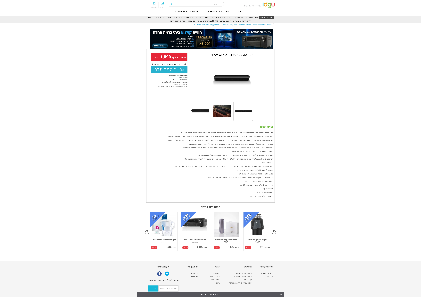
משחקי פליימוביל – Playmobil (159, 17)
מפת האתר (215, 279)
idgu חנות (248, 279)
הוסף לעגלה (166, 69)
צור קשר (270, 276)
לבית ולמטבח (177, 17)
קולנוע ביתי (199, 17)
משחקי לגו (228, 17)
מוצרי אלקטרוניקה (266, 17)
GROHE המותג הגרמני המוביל (207, 21)
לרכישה (154, 247)
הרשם (153, 288)
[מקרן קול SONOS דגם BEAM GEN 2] (232, 79)
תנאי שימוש (215, 276)
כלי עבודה (191, 21)
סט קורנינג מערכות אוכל (214, 17)
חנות (239, 11)
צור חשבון (194, 276)
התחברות (194, 273)
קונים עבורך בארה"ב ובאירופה (217, 11)
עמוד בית (269, 25)
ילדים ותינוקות (245, 21)
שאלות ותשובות (266, 273)
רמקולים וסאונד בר (245, 25)
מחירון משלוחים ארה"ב (243, 273)
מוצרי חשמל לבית (251, 17)
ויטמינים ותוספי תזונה (178, 21)
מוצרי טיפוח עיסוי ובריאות (229, 21)
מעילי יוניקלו (238, 17)
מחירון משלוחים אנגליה (243, 276)
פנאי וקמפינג (188, 17)
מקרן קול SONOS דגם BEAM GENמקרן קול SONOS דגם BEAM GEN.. (215, 25)
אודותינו (216, 273)
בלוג (218, 283)
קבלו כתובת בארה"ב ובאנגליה (186, 11)
